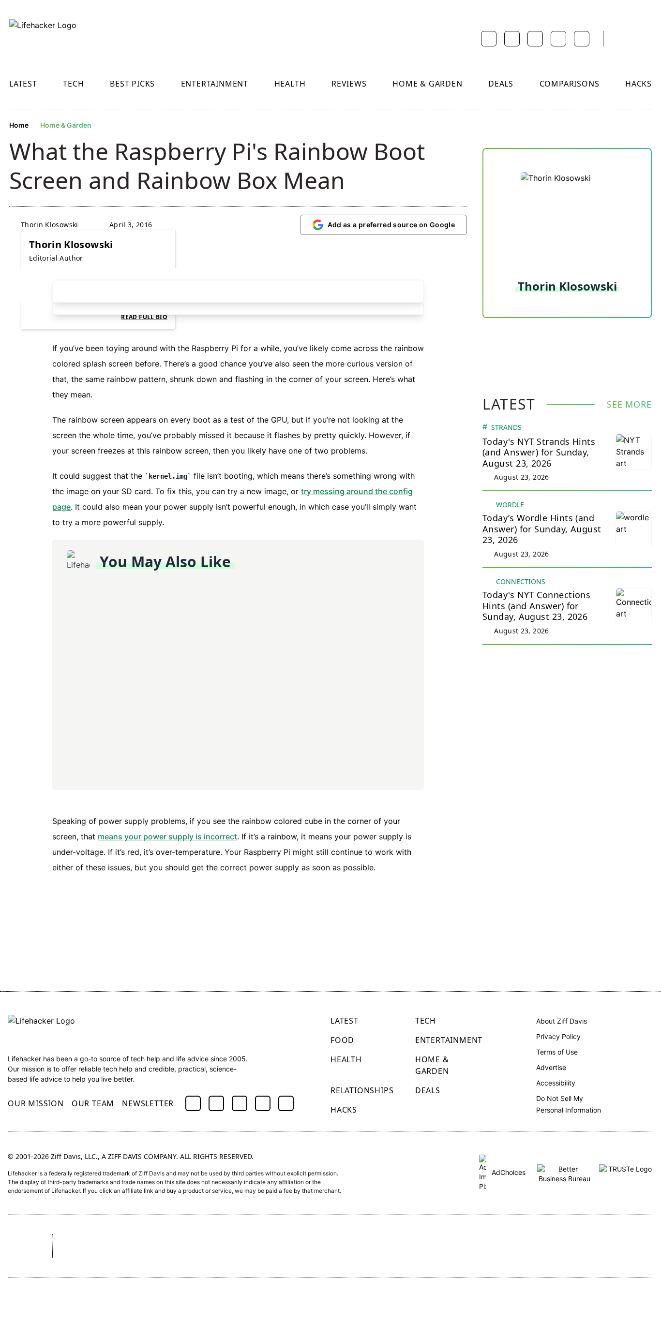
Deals (500, 83)
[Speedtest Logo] (624, 1246)
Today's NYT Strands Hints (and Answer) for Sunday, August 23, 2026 (538, 452)
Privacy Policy (558, 1036)
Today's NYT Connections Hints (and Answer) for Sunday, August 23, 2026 (536, 605)
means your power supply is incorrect (167, 836)
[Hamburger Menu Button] (647, 38)
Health (290, 83)
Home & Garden (427, 83)
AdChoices (508, 1172)
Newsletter (148, 1103)
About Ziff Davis (561, 1021)
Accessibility (555, 1083)
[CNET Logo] (85, 1246)
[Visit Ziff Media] (21, 1246)
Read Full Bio (144, 317)
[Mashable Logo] (300, 1246)
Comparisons (570, 83)
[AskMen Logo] (382, 1246)
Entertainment (214, 83)
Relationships (361, 1090)
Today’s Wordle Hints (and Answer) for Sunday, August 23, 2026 (541, 529)
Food (342, 1040)
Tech (73, 83)
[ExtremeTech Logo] (467, 1246)
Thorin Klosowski (49, 224)
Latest (23, 83)
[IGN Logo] (545, 1246)
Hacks (638, 83)
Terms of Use (557, 1052)
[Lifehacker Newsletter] (623, 39)
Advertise (551, 1067)
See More (629, 404)
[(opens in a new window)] (193, 1103)
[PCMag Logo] (225, 1246)
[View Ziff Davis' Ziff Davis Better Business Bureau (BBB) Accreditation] (564, 1172)
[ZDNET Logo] (155, 1246)
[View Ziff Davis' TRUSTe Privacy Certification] (626, 1172)
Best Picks (132, 83)
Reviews (349, 83)
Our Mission (36, 1103)
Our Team (93, 1103)
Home (19, 125)
